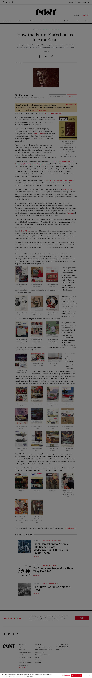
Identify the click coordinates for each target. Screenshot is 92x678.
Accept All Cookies (76, 675)
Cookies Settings (66, 675)
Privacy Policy (30, 676)
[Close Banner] (89, 675)
